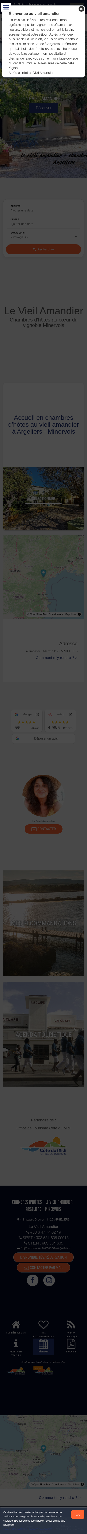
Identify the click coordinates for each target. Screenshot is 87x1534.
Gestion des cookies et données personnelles (27, 1529)
